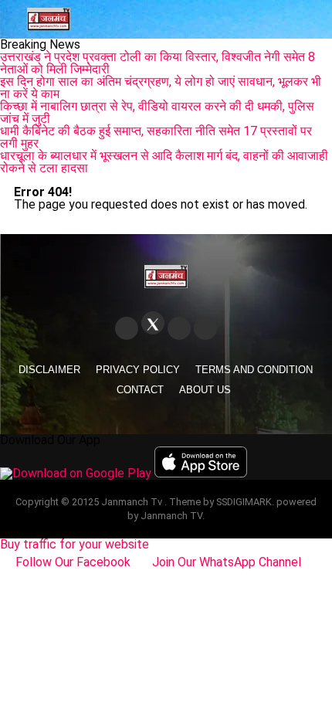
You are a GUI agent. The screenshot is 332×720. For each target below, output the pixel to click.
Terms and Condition (254, 369)
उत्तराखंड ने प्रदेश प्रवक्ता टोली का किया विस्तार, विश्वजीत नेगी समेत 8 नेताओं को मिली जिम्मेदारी (157, 62)
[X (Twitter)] (152, 323)
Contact (140, 390)
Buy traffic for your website (74, 544)
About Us (205, 390)
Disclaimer (49, 369)
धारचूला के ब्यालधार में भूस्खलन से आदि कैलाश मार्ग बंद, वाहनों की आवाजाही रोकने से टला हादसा (164, 161)
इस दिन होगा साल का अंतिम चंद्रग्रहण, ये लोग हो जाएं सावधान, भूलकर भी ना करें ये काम (160, 87)
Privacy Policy (138, 369)
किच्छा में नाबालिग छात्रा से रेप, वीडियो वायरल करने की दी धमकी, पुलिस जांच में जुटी (157, 112)
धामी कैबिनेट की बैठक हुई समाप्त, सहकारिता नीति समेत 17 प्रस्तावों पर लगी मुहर (156, 137)
